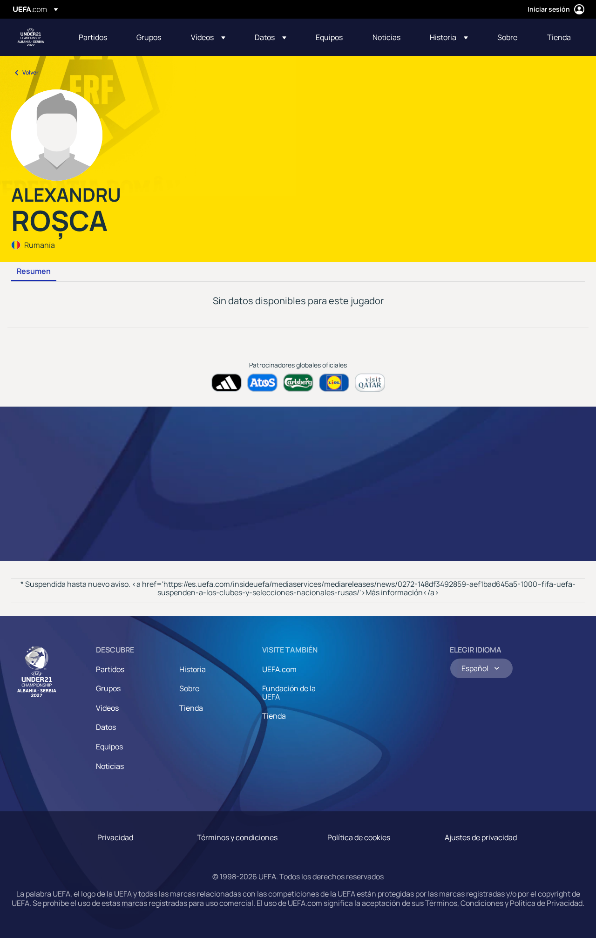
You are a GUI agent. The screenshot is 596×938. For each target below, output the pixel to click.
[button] (208, 37)
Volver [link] (30, 72)
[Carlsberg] (298, 383)
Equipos (109, 746)
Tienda (191, 708)
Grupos (108, 688)
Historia (192, 669)
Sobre (189, 688)
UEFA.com (279, 669)
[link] (93, 37)
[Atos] (262, 383)
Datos (106, 727)
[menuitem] (96, 37)
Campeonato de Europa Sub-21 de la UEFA (30, 37)
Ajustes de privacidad (481, 837)
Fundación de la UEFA (289, 692)
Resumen (34, 271)
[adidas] (226, 383)
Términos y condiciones (237, 837)
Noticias (110, 766)
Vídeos (107, 708)
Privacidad (115, 837)
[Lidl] (334, 383)
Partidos (110, 669)
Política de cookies (358, 837)
